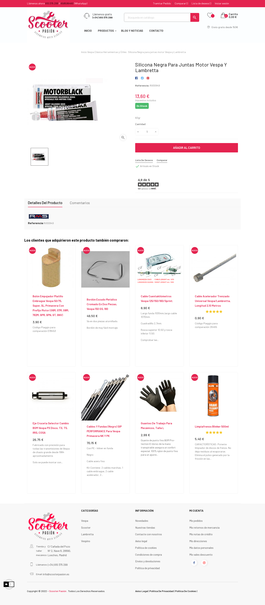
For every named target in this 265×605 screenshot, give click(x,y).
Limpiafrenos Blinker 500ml (212, 426)
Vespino (85, 541)
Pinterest (148, 78)
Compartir (137, 78)
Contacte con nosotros (148, 534)
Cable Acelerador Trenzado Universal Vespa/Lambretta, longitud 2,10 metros (213, 301)
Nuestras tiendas (145, 527)
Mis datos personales (201, 547)
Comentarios (80, 203)
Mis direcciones (198, 541)
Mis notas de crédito (201, 534)
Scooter (85, 527)
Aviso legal (141, 541)
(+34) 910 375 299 (102, 17)
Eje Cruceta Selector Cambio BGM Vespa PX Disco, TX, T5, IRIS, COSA (51, 428)
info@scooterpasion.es (56, 574)
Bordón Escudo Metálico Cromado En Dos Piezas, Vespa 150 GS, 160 (102, 304)
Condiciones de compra (148, 554)
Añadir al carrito (186, 147)
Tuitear (142, 78)
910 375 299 (51, 3)
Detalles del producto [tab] (45, 203)
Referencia (35, 223)
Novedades (141, 520)
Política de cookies (146, 547)
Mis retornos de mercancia (204, 527)
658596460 (67, 3)
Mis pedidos (196, 520)
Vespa (84, 520)
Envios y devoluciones (147, 561)
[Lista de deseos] (210, 15)
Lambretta (87, 534)
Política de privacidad (147, 568)
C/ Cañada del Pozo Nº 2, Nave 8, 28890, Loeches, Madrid (59, 551)
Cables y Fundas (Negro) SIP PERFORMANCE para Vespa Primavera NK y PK (104, 431)
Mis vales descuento (201, 554)
